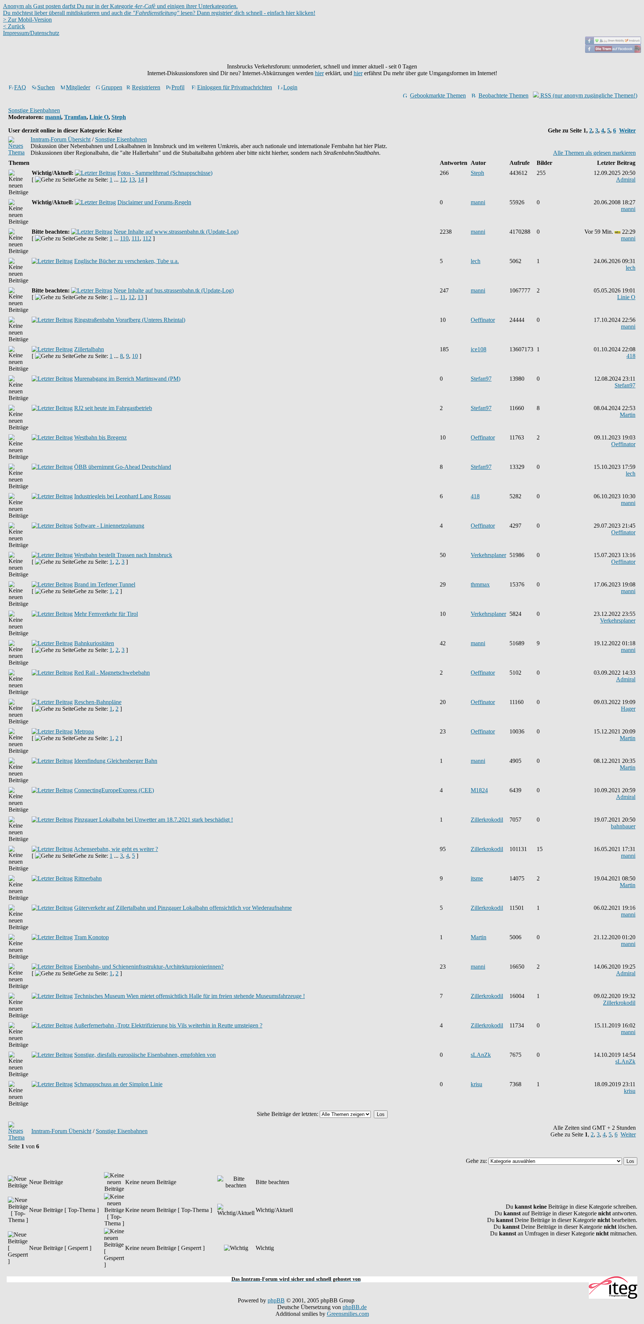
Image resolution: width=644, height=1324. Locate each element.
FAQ (20, 87)
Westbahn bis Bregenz (100, 437)
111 (136, 238)
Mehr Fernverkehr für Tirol (106, 614)
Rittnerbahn (88, 878)
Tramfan (75, 117)
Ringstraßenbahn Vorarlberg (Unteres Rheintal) (129, 320)
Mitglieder (78, 87)
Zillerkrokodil (487, 819)
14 (141, 179)
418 (630, 356)
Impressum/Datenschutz (31, 33)
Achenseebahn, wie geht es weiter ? (116, 849)
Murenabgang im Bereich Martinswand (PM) (127, 378)
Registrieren (146, 87)
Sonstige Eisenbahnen (34, 110)
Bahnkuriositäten (94, 643)
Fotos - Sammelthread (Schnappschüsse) (164, 173)
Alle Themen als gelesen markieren (594, 153)
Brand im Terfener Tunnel (104, 584)
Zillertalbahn (89, 349)
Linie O (98, 117)
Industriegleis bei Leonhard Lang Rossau (122, 496)
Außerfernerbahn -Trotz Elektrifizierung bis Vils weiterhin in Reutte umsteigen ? (168, 1025)
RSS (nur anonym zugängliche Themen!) (588, 95)
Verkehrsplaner (488, 555)
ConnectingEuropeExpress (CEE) (114, 790)
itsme (477, 878)
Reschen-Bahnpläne (97, 702)
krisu (476, 1084)
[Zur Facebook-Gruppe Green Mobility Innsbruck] (613, 42)
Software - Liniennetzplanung (109, 525)
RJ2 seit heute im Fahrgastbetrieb (113, 408)
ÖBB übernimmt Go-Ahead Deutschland (122, 467)
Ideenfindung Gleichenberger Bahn (115, 761)
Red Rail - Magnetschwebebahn (112, 672)
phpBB (276, 1300)
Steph (118, 117)
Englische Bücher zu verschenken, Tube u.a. (126, 261)
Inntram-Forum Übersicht (61, 139)
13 (132, 179)
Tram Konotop (91, 937)
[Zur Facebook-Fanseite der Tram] (613, 51)
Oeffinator (483, 320)
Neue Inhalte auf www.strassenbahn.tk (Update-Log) (176, 231)
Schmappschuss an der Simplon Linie (118, 1084)
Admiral (625, 179)
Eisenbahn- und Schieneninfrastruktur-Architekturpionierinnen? (149, 966)
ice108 (478, 349)
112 (147, 238)
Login (290, 87)
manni (53, 117)
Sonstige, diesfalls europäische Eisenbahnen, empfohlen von (145, 1055)
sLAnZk (481, 1055)
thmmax (480, 584)
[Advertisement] (322, 1272)
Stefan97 (481, 378)
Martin (627, 415)
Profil (177, 87)
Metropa (84, 731)
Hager (628, 709)
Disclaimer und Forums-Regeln (154, 202)
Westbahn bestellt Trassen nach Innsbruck (123, 555)
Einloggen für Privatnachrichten (234, 87)
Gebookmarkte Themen (438, 95)
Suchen (46, 87)
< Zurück (14, 26)
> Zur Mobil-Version (27, 19)
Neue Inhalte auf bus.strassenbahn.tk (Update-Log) (174, 290)
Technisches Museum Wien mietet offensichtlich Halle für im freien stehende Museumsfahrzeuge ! (189, 996)
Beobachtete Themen (503, 95)
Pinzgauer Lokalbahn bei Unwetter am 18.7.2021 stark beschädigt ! (153, 819)
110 (124, 238)
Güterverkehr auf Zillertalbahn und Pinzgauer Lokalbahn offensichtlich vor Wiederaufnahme (183, 908)
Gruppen (111, 87)
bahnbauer (623, 826)
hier (319, 73)
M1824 (479, 790)
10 (135, 356)
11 (123, 297)
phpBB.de (354, 1307)
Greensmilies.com (348, 1314)
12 (123, 179)
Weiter (627, 130)
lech (475, 261)
